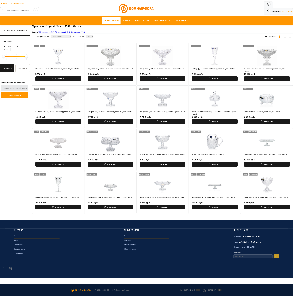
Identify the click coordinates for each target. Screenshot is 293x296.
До (17, 46)
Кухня (16, 240)
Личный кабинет (130, 245)
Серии (137, 20)
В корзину (59, 78)
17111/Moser (43, 32)
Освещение (18, 253)
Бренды (126, 20)
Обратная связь (130, 249)
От (4, 46)
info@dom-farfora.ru (250, 242)
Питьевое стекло (21, 236)
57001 (83, 32)
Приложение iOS (182, 20)
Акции (146, 20)
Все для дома (19, 249)
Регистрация (18, 4)
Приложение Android (162, 20)
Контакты (127, 240)
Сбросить (22, 68)
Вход (5, 4)
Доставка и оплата (131, 236)
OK (276, 256)
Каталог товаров (111, 20)
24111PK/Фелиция (72, 32)
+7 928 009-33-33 (251, 236)
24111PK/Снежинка (57, 32)
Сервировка (18, 245)
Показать (7, 68)
